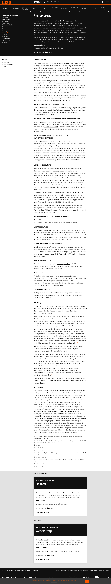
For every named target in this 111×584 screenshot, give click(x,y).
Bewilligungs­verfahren (55, 8)
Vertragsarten (6, 62)
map (57, 570)
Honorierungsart (59, 276)
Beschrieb (5, 37)
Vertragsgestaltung (7, 64)
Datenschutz (54, 582)
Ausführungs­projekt (74, 8)
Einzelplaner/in (6, 27)
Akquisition (5, 17)
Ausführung (84, 8)
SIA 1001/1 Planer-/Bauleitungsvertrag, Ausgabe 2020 (63, 108)
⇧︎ (34, 436)
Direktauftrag (5, 21)
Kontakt (107, 570)
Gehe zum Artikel (42, 512)
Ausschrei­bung (65, 8)
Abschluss (93, 8)
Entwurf (34, 8)
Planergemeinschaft (69, 112)
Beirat (100, 570)
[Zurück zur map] (102, 2)
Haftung (4, 66)
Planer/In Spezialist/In (11, 15)
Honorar (4, 35)
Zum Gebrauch (84, 570)
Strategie (5, 8)
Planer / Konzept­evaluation (25, 8)
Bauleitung (5, 42)
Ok (86, 581)
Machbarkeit (16, 8)
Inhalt (4, 59)
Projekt (43, 8)
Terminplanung (6, 40)
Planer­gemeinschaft (7, 29)
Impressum (93, 570)
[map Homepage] (6, 2)
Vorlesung (73, 570)
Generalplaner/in (6, 31)
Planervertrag (6, 33)
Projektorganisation (7, 25)
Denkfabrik (64, 570)
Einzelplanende (53, 112)
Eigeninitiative (6, 19)
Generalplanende (39, 115)
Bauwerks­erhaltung (103, 8)
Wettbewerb (5, 23)
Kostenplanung (6, 38)
